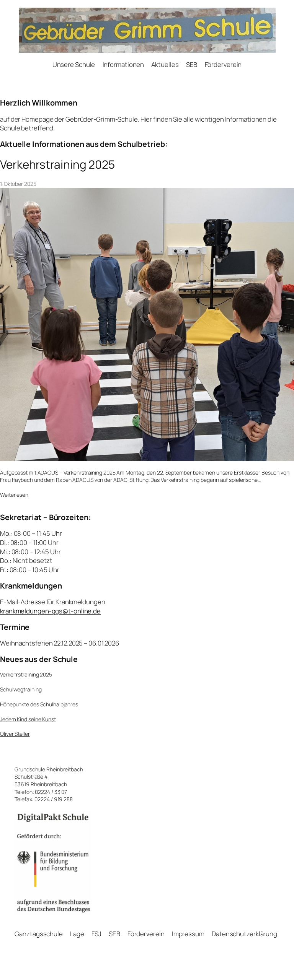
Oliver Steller (15, 733)
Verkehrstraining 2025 (57, 164)
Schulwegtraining (20, 689)
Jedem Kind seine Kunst (28, 719)
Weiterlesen (14, 495)
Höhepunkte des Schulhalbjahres (39, 704)
